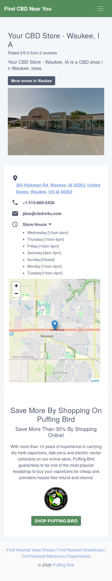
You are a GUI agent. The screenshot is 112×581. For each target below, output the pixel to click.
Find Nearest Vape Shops (31, 550)
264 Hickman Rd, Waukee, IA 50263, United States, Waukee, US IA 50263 (58, 188)
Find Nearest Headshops (81, 550)
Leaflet (94, 380)
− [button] (16, 293)
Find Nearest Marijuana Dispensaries (56, 556)
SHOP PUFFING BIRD (56, 521)
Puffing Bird (63, 565)
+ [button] (16, 285)
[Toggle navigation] (100, 8)
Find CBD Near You (28, 8)
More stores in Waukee (31, 80)
